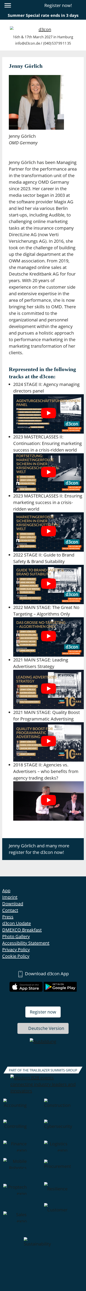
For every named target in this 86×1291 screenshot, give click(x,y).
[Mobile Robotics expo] (22, 1170)
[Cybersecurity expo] (63, 1130)
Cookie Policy (15, 956)
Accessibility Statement (25, 943)
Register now (43, 1012)
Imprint (9, 897)
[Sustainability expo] (43, 1247)
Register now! (58, 5)
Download (12, 904)
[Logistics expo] (63, 1149)
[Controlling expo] (22, 1130)
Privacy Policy (16, 950)
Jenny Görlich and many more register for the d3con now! (39, 849)
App (6, 890)
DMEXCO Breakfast (22, 930)
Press (7, 917)
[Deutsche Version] (80, 5)
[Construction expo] (63, 1109)
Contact (10, 910)
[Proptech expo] (22, 1192)
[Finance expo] (22, 1149)
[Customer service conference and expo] (63, 1220)
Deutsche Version (46, 1028)
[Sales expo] (22, 1220)
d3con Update (16, 923)
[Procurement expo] (63, 1170)
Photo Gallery (16, 936)
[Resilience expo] (63, 1192)
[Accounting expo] (22, 1109)
